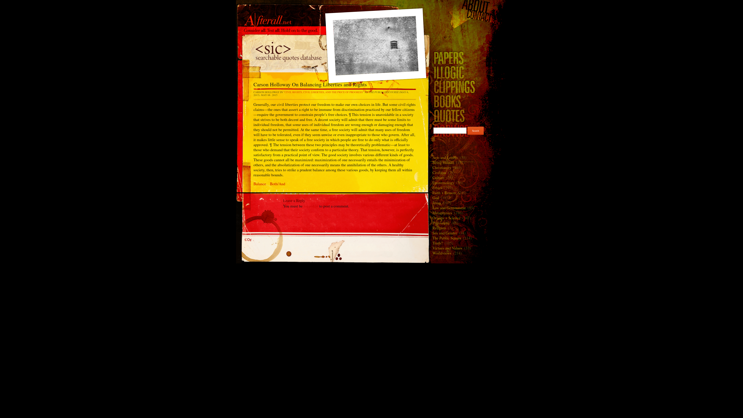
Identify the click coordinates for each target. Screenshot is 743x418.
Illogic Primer (468, 72)
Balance (259, 183)
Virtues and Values (447, 248)
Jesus (436, 202)
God (435, 197)
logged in (311, 206)
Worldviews (441, 253)
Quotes (468, 115)
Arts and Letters (445, 157)
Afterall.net (333, 9)
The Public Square (446, 238)
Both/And (277, 183)
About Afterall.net (468, 6)
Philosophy (441, 222)
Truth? (437, 243)
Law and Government (449, 207)
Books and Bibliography (468, 101)
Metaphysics (442, 212)
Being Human (443, 162)
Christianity (441, 167)
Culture (438, 177)
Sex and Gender (444, 233)
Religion (439, 227)
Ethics (437, 187)
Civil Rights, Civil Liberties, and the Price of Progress (324, 92)
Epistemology (443, 182)
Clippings (468, 86)
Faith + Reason (444, 192)
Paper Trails (468, 57)
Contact (468, 16)
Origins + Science (446, 217)
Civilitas (439, 172)
